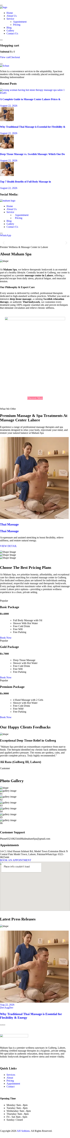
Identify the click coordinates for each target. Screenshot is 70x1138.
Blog (9, 27)
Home (10, 12)
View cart (5, 57)
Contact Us (12, 33)
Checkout (15, 57)
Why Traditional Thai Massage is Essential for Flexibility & (32, 126)
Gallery (10, 30)
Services (11, 1074)
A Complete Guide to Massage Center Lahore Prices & (30, 99)
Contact (10, 1086)
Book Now (6, 637)
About (10, 1077)
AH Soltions (23, 1130)
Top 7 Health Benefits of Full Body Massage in (25, 181)
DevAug (4, 1007)
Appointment (20, 21)
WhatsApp (5, 235)
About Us (12, 15)
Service (10, 18)
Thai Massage (9, 524)
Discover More (35, 398)
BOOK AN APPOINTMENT (15, 860)
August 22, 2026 (8, 105)
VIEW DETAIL (8, 546)
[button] (4, 243)
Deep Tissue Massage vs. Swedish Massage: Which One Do (32, 154)
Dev (11, 1007)
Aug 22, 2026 (7, 1004)
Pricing (16, 24)
